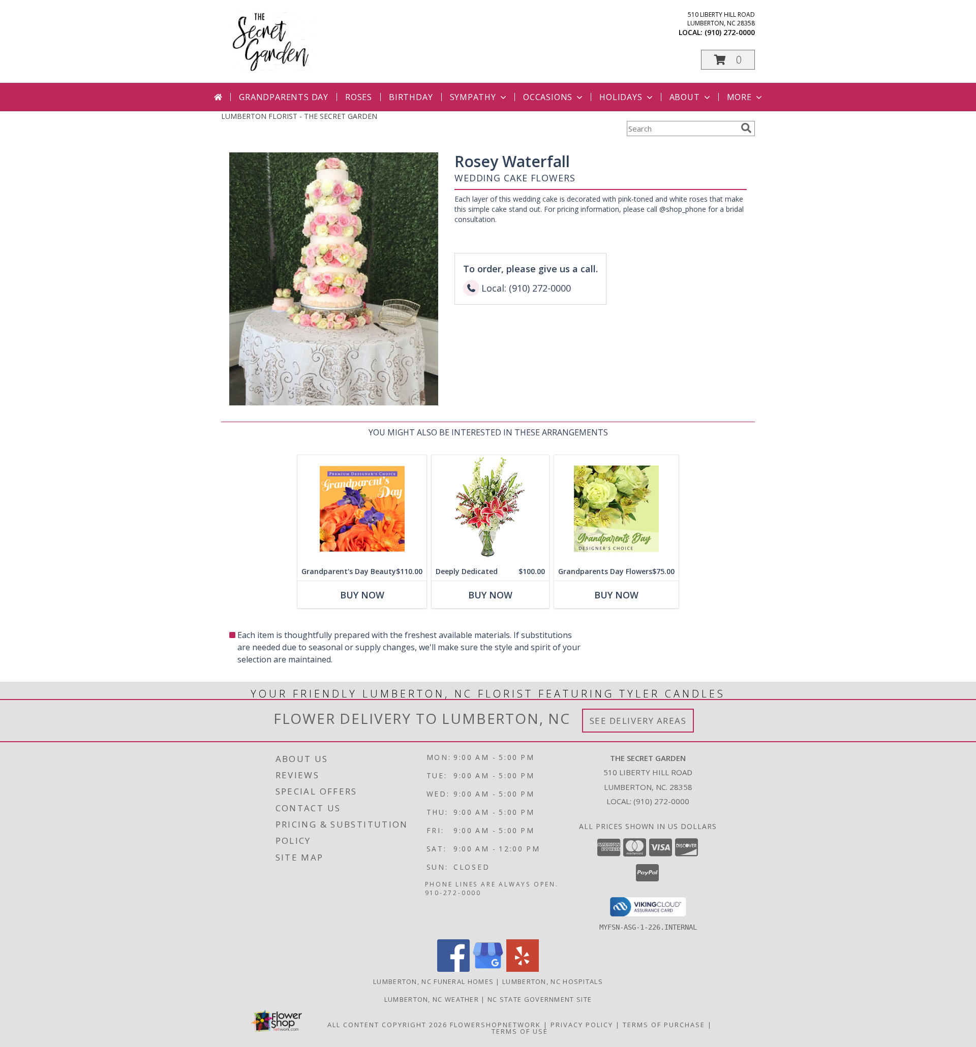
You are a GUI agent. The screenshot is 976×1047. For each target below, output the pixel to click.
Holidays (620, 97)
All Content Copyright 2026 (387, 1024)
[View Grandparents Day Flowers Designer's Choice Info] (616, 508)
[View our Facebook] (453, 969)
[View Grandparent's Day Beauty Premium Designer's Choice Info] (361, 508)
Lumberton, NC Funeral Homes (433, 981)
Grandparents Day (283, 97)
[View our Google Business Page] (488, 969)
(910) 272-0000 (730, 32)
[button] (728, 60)
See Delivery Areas (638, 720)
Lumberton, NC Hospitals (552, 981)
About (684, 97)
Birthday (411, 97)
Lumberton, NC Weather (431, 999)
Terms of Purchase (664, 1024)
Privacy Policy (582, 1024)
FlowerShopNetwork (495, 1024)
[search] (746, 128)
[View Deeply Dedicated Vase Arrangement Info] (490, 508)
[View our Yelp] (522, 969)
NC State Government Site (539, 999)
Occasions (547, 97)
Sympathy (473, 97)
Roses (358, 97)
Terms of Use (520, 1031)
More (739, 97)
